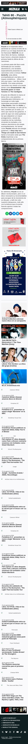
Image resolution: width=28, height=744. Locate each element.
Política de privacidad (15, 737)
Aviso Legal (4, 737)
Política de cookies (7, 738)
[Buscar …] (26, 9)
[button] (7, 213)
